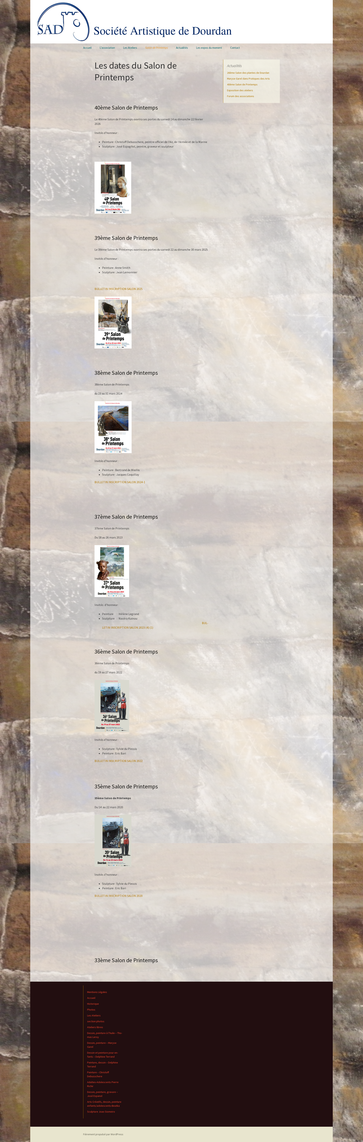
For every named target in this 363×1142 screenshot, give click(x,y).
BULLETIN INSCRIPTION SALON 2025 (119, 289)
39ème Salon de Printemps (126, 237)
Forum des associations (240, 96)
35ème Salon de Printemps (126, 786)
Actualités (182, 47)
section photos (95, 1021)
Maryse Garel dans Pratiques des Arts (248, 78)
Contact (235, 47)
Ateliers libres (95, 1027)
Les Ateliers (130, 47)
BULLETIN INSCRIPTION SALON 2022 (119, 761)
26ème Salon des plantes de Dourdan (248, 72)
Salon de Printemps (156, 47)
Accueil (87, 47)
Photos (91, 1009)
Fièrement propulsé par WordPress (103, 1134)
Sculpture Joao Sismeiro (101, 1111)
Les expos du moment (209, 47)
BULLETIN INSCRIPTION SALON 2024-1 (120, 482)
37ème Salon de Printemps (126, 516)
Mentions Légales (97, 992)
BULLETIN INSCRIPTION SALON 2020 (119, 896)
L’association (107, 47)
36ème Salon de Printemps (126, 651)
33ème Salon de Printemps (126, 960)
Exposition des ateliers (240, 90)
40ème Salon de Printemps (126, 107)
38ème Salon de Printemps (126, 372)
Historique (93, 1003)
